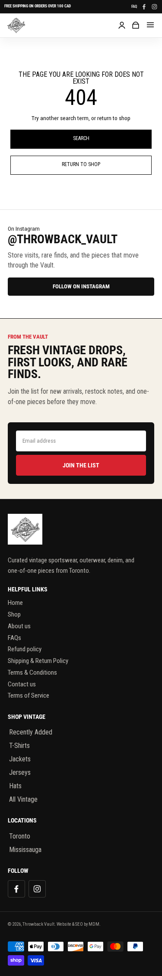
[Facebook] (143, 6)
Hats (15, 786)
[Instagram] (154, 6)
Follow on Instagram (81, 286)
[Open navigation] (150, 25)
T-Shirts (19, 745)
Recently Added (30, 732)
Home (15, 603)
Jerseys (20, 772)
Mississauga (25, 849)
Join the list (81, 465)
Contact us (22, 684)
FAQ (134, 7)
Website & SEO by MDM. (79, 924)
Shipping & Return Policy (38, 661)
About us (19, 626)
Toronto (19, 836)
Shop (14, 614)
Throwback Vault (38, 924)
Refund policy (24, 649)
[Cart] (135, 25)
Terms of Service (28, 695)
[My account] (121, 25)
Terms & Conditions (32, 672)
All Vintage (23, 799)
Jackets (20, 759)
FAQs (14, 638)
